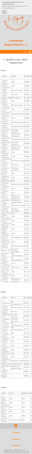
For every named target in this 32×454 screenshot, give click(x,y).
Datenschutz (16, 445)
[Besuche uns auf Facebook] (15, 426)
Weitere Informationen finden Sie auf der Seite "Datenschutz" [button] (14, 7)
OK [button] (4, 12)
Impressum (16, 439)
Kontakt (16, 432)
